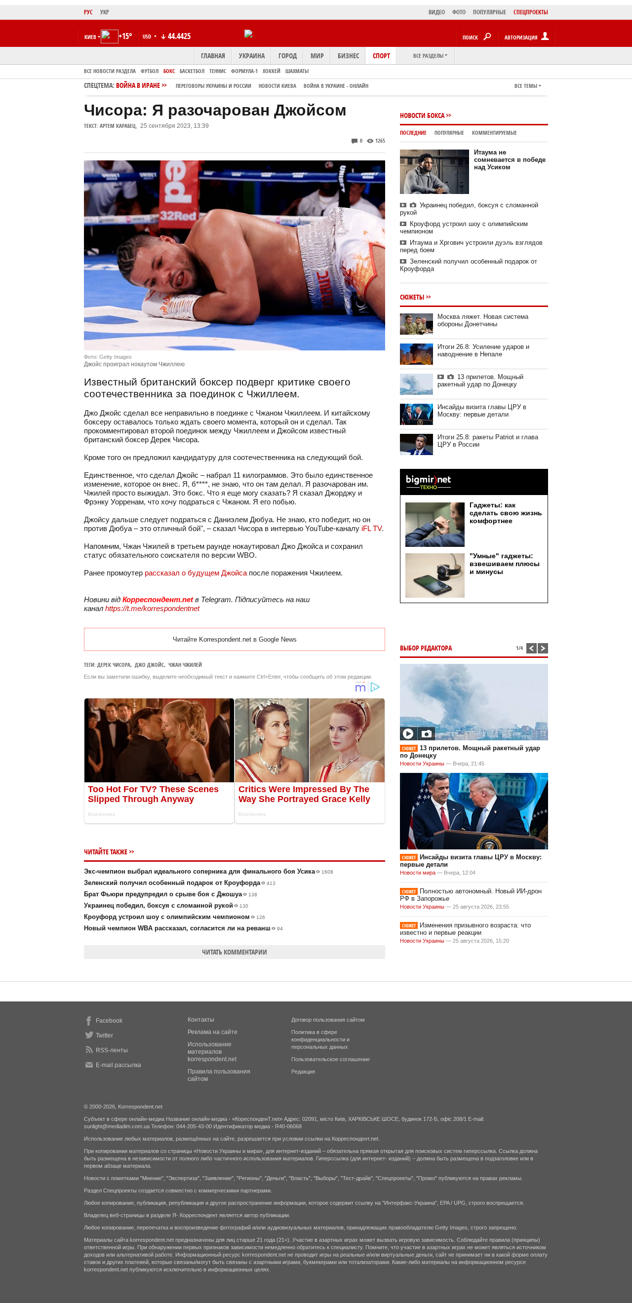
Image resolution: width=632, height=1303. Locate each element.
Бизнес (348, 55)
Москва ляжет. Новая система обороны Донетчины (482, 320)
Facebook (109, 1020)
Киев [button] (90, 36)
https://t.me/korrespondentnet (152, 608)
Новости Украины (422, 763)
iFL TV (371, 528)
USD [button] (148, 36)
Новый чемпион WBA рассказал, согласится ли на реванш (183, 928)
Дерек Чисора (113, 664)
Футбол (149, 71)
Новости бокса (422, 115)
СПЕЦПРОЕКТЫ (531, 12)
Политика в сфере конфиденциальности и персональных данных (320, 1039)
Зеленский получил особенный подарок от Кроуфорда (180, 882)
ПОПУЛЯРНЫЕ (489, 12)
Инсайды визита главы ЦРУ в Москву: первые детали (481, 410)
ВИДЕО (437, 12)
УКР (104, 12)
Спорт (381, 55)
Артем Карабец (118, 125)
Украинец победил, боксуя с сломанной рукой (166, 905)
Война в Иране (242, 85)
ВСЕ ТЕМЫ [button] (525, 85)
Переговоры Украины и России (213, 85)
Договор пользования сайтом (328, 1020)
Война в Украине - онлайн (336, 85)
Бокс (169, 71)
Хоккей (271, 71)
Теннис (217, 71)
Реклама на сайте (212, 1032)
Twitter (104, 1035)
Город (287, 55)
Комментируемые (494, 132)
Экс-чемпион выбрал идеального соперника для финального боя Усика (208, 871)
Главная (213, 55)
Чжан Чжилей (185, 664)
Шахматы (297, 71)
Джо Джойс (149, 664)
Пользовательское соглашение (330, 1059)
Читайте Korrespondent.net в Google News (235, 639)
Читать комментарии (234, 952)
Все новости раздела (110, 71)
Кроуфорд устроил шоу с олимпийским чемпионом (174, 916)
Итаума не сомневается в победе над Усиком (510, 160)
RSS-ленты (112, 1050)
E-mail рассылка (118, 1065)
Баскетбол (192, 71)
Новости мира (417, 873)
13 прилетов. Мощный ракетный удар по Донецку (480, 380)
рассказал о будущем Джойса (196, 573)
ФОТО (459, 12)
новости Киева (277, 85)
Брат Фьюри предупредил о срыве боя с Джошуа (170, 894)
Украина (252, 55)
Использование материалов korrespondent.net (212, 1052)
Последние (413, 132)
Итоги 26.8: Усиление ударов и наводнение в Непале (483, 350)
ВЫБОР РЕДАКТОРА (426, 647)
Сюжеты (412, 297)
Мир (317, 55)
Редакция (303, 1071)
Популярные (449, 132)
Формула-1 (244, 71)
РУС (88, 12)
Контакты (201, 1019)
